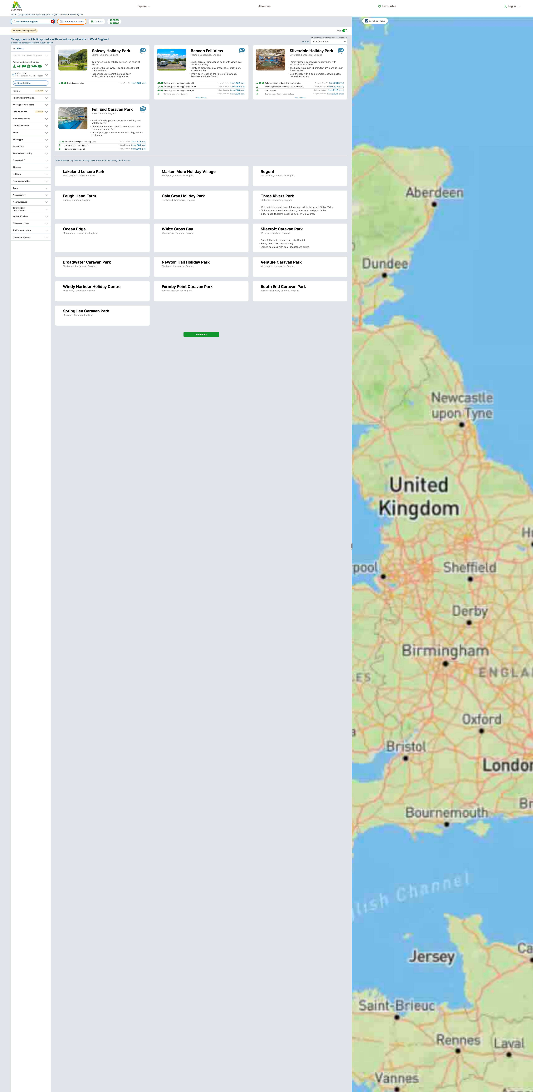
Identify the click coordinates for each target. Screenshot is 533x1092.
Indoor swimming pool (39, 14)
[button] (31, 64)
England (55, 14)
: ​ (306, 41)
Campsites (23, 14)
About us (264, 6)
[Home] (17, 6)
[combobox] (33, 22)
